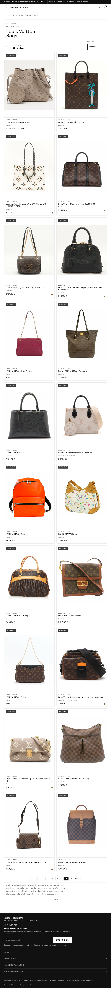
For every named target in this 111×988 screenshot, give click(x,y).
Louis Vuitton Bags (23, 15)
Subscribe (62, 940)
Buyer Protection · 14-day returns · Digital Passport (68, 1)
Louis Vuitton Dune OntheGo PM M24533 (76, 453)
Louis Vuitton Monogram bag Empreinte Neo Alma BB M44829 (80, 289)
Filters (8, 47)
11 (71, 878)
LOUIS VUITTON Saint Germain (19, 371)
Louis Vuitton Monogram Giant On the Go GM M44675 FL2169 (26, 205)
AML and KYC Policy (57, 980)
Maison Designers (13, 971)
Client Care (10, 959)
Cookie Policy (42, 980)
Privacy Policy (28, 980)
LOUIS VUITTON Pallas (16, 697)
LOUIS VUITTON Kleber (16, 453)
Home (11, 15)
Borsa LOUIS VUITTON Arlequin (72, 862)
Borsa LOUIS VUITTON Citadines (72, 371)
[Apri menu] (6, 7)
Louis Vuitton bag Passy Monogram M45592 (25, 288)
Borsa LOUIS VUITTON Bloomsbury (73, 779)
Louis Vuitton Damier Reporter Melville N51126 (26, 862)
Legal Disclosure (73, 980)
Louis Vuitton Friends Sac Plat (71, 122)
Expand (55, 899)
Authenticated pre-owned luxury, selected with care (23, 1)
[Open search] (100, 7)
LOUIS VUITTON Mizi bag (17, 616)
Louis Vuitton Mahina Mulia (18, 122)
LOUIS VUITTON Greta (68, 534)
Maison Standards (14, 965)
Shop (6, 952)
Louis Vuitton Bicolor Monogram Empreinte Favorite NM (28, 780)
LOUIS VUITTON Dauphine (69, 616)
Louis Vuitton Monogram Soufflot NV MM (76, 204)
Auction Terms (88, 980)
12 (76, 878)
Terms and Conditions (12, 980)
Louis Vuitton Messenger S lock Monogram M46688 (80, 697)
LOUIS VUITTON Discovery (17, 534)
